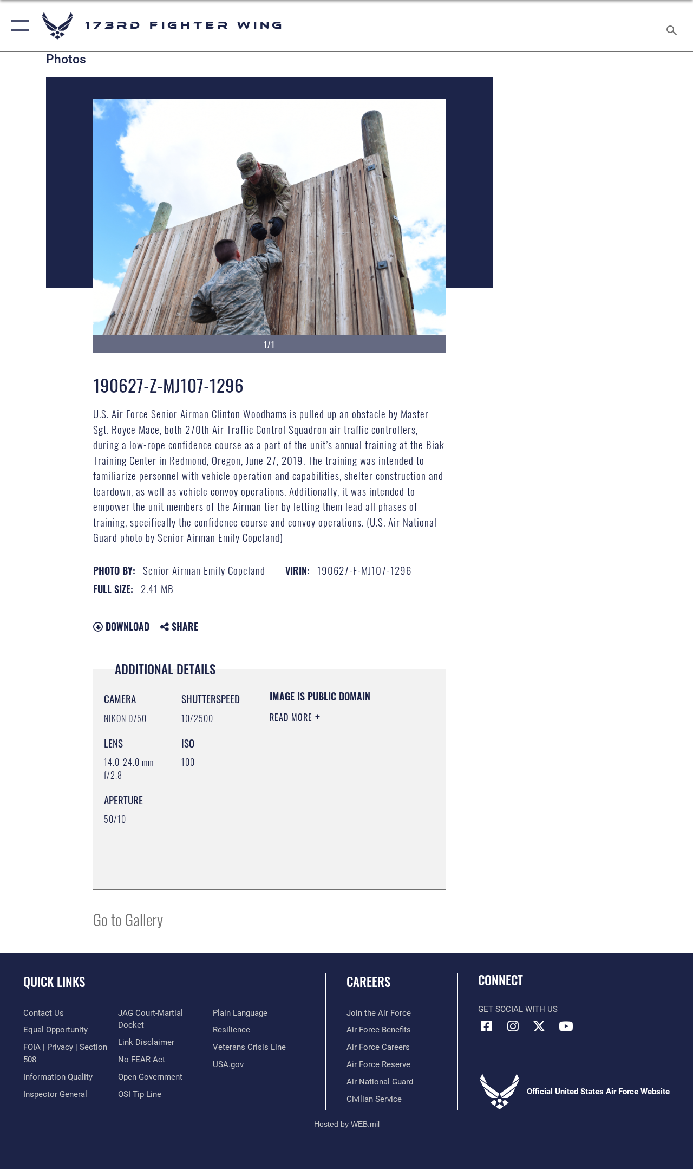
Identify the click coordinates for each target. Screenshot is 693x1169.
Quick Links (54, 982)
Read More (292, 717)
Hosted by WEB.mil (347, 1124)
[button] (17, 25)
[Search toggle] (673, 25)
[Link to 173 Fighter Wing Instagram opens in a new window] (513, 1026)
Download (126, 626)
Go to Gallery (128, 919)
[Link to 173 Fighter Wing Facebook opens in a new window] (486, 1026)
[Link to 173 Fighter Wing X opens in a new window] (539, 1026)
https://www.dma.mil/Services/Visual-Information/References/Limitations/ (335, 854)
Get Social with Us (518, 1009)
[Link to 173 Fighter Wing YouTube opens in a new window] (566, 1026)
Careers (368, 982)
